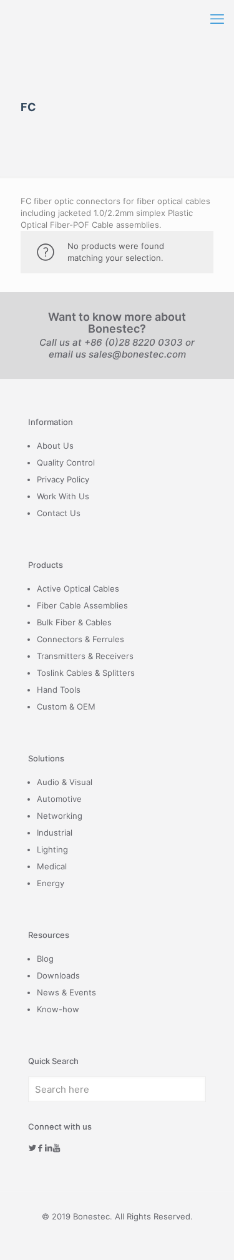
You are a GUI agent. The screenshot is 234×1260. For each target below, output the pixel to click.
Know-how (58, 1009)
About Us (55, 446)
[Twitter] (32, 1148)
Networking (59, 816)
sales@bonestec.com (137, 354)
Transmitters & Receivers (85, 656)
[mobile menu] (217, 18)
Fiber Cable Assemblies (82, 605)
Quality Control (66, 462)
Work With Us (63, 496)
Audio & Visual (64, 782)
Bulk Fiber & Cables (74, 622)
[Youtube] (56, 1148)
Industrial (54, 833)
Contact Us (58, 513)
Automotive (59, 799)
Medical (52, 866)
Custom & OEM (66, 706)
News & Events (66, 992)
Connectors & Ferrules (80, 639)
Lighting (52, 849)
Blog (45, 959)
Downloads (58, 975)
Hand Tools (58, 690)
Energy (50, 883)
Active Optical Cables (78, 588)
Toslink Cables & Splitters (86, 673)
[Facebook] (40, 1148)
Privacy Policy (63, 479)
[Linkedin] (48, 1148)
